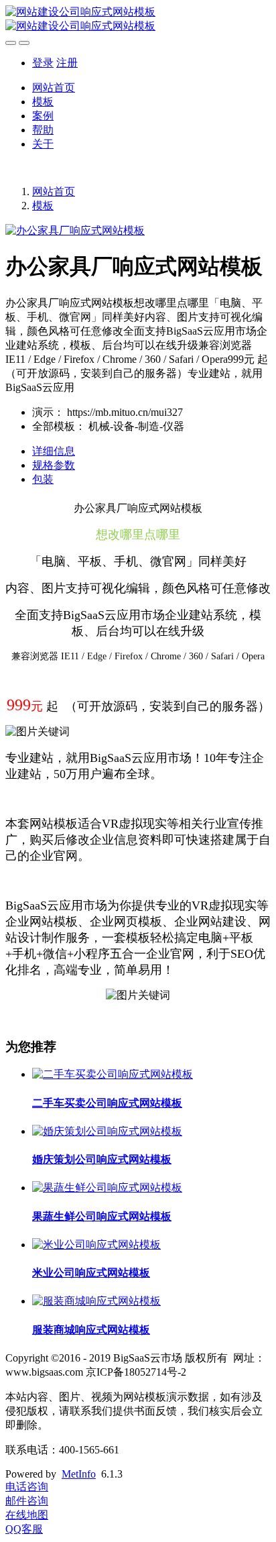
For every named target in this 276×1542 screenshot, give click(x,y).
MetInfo (79, 1474)
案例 (43, 115)
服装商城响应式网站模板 (91, 1329)
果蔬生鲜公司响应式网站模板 (101, 1216)
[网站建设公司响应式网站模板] (138, 19)
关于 (43, 144)
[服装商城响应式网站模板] (96, 1301)
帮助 (43, 129)
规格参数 (53, 465)
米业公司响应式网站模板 (91, 1272)
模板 (43, 101)
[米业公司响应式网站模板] (96, 1244)
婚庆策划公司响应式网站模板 (101, 1159)
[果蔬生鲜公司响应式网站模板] (107, 1187)
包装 (43, 479)
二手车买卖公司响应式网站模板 (107, 1103)
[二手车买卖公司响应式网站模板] (112, 1074)
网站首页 (53, 87)
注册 (67, 62)
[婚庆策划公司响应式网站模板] (107, 1131)
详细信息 (53, 451)
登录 (43, 62)
